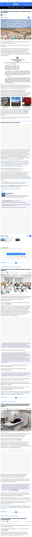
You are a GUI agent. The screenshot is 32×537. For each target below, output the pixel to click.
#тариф (11, 266)
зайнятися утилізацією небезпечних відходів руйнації (16, 178)
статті (8, 109)
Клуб (29, 4)
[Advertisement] (16, 137)
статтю (8, 185)
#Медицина (3, 401)
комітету (22, 438)
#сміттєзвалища (17, 266)
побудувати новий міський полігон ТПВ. (8, 118)
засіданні (10, 302)
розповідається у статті (12, 157)
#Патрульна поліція (13, 515)
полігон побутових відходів (10, 307)
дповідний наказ (22, 501)
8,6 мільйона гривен (4, 507)
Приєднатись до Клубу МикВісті (16, 254)
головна (9, 7)
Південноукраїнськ (16, 200)
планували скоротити (21, 497)
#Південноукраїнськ (4, 266)
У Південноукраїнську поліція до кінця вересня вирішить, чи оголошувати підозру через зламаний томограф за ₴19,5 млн (16, 205)
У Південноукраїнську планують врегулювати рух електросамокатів (14, 207)
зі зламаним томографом (9, 392)
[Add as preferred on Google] (7, 4)
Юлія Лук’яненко (10, 272)
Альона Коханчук (5, 14)
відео (23, 7)
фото (21, 7)
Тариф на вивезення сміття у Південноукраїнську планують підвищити (14, 202)
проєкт (7, 45)
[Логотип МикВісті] (16, 4)
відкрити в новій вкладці (28, 272)
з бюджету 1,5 (7, 445)
